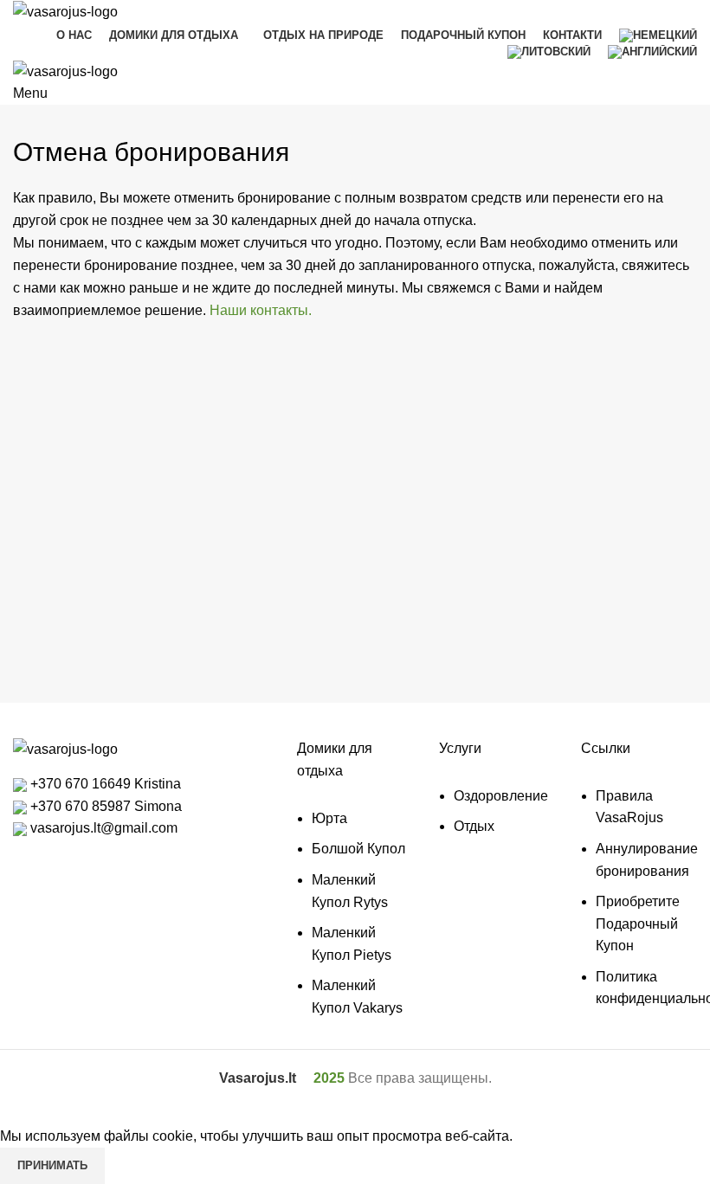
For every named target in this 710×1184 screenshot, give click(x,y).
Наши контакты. (261, 310)
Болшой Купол (358, 848)
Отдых (474, 826)
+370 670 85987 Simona (104, 806)
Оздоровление (501, 795)
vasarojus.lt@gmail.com (102, 827)
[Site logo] (65, 10)
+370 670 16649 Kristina (104, 783)
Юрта (329, 818)
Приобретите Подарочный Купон (638, 923)
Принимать (52, 1165)
